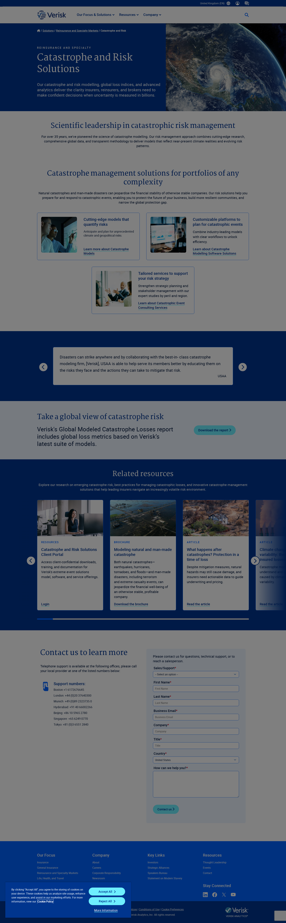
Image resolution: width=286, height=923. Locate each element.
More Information (106, 910)
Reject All (105, 901)
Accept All (105, 892)
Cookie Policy (45, 901)
